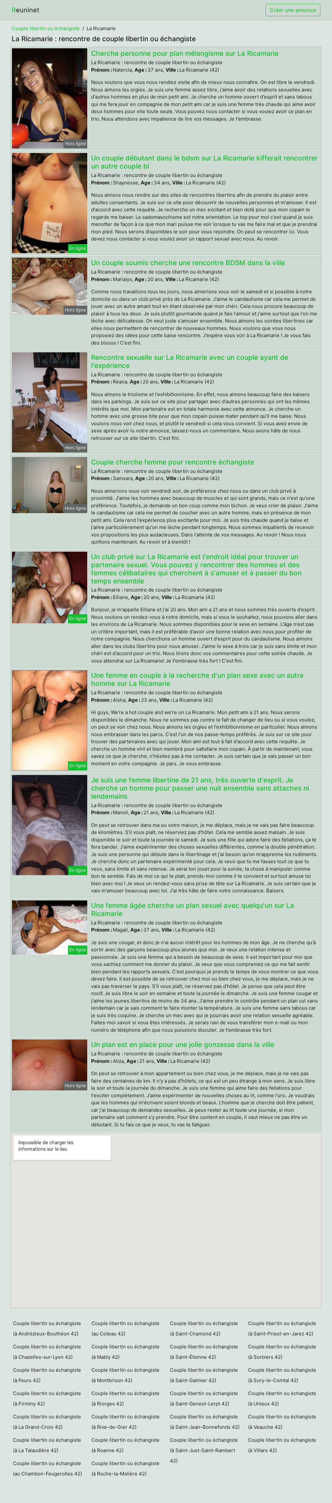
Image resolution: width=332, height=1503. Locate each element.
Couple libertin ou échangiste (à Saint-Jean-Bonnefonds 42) (205, 1422)
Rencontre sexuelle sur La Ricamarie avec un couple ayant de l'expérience (189, 361)
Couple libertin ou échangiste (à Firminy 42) (47, 1398)
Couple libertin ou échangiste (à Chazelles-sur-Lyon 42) (47, 1352)
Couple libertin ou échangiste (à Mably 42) (125, 1352)
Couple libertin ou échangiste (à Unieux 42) (282, 1398)
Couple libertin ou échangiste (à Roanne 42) (125, 1445)
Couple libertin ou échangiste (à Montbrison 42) (125, 1375)
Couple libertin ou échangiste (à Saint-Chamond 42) (204, 1328)
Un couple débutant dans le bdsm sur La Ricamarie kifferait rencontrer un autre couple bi (204, 162)
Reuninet (25, 10)
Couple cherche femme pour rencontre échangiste (172, 462)
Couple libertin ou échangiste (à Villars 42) (282, 1445)
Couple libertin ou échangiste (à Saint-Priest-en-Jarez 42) (282, 1328)
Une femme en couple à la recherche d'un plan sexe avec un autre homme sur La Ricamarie (197, 679)
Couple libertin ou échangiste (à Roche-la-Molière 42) (125, 1468)
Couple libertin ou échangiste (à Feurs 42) (47, 1375)
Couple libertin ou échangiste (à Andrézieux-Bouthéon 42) (47, 1328)
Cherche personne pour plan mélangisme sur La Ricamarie (185, 53)
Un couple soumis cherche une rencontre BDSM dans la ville (188, 263)
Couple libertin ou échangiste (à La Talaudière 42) (47, 1445)
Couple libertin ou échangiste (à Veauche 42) (282, 1422)
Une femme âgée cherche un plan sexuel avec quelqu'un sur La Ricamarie (192, 909)
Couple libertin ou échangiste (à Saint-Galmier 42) (204, 1375)
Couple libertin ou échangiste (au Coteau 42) (125, 1328)
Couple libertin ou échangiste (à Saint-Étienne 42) (204, 1352)
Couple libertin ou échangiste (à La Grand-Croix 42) (47, 1422)
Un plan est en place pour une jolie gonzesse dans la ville (182, 1044)
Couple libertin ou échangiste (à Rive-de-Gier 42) (125, 1422)
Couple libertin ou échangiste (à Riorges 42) (125, 1398)
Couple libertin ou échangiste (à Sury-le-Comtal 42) (282, 1375)
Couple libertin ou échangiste (46, 28)
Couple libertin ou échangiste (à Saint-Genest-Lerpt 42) (204, 1398)
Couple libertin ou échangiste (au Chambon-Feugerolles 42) (47, 1468)
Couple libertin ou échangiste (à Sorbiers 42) (282, 1352)
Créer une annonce (293, 10)
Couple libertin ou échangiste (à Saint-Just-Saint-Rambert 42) (204, 1450)
